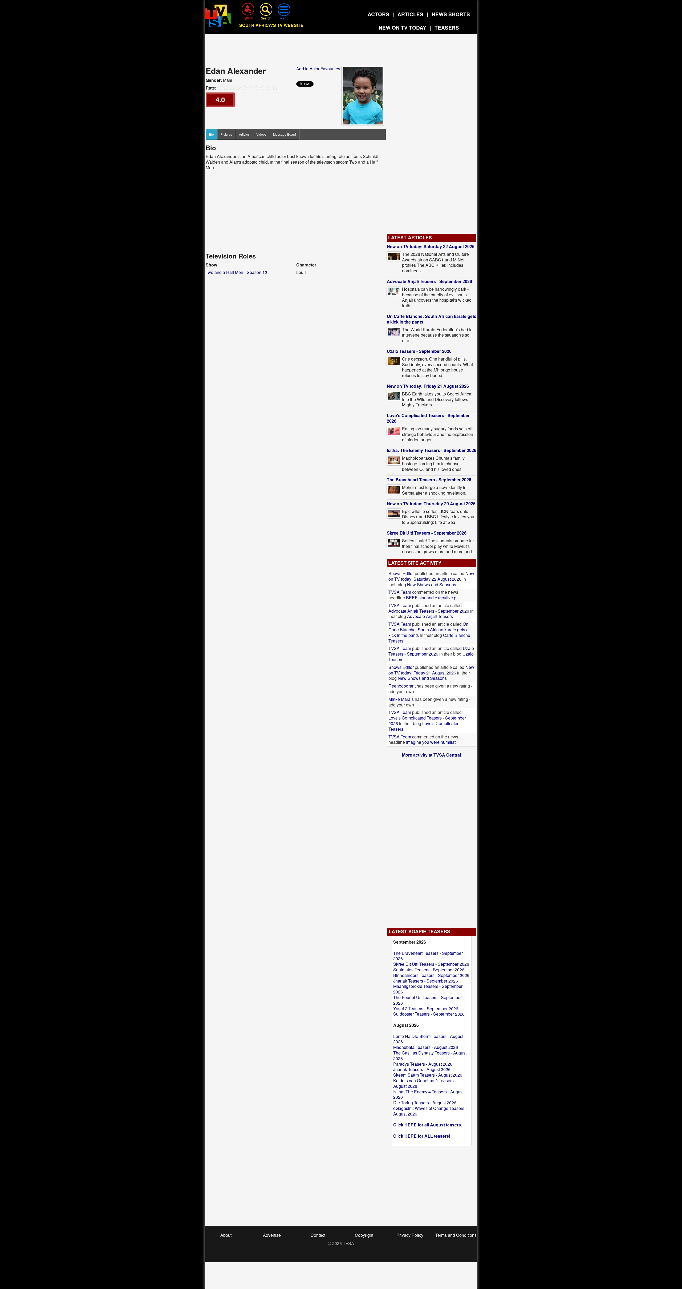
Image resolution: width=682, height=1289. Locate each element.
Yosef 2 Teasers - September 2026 (425, 1008)
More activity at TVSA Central (431, 755)
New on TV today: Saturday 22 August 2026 (430, 246)
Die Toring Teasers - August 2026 (424, 1103)
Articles (244, 134)
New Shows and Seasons (431, 584)
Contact (318, 1235)
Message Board (284, 134)
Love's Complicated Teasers (424, 726)
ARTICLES (410, 14)
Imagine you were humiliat (431, 742)
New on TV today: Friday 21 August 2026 (428, 386)
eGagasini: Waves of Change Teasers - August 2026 (430, 1111)
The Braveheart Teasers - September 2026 (429, 479)
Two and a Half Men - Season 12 (236, 272)
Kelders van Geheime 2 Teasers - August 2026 (424, 1083)
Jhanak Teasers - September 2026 (425, 981)
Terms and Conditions (456, 1235)
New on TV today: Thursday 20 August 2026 (431, 503)
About (226, 1235)
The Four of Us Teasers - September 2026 (427, 1000)
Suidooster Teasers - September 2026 (429, 1014)
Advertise (272, 1235)
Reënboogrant (402, 686)
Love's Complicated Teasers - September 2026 (428, 418)
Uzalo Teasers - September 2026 (419, 351)
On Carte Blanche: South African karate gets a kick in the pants (431, 319)
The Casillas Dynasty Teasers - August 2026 (429, 1055)
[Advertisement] (341, 52)
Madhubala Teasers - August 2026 (425, 1047)
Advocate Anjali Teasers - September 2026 (429, 281)
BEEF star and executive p (431, 598)
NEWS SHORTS (451, 14)
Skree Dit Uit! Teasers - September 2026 (426, 533)
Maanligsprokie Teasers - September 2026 (427, 989)
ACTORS (378, 14)
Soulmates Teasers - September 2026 (428, 970)
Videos (261, 134)
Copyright (364, 1235)
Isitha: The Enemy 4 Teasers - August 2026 (428, 1094)
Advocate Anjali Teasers (430, 616)
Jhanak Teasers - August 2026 (421, 1069)
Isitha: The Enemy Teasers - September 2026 (431, 450)
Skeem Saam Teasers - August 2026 (427, 1075)
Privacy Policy (409, 1235)
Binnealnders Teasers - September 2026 (431, 975)
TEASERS (447, 27)
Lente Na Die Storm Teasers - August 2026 (428, 1039)
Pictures (226, 134)
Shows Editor (401, 573)
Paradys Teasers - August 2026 (422, 1064)
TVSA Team (399, 592)
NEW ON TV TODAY (402, 27)
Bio (211, 134)
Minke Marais (401, 699)
